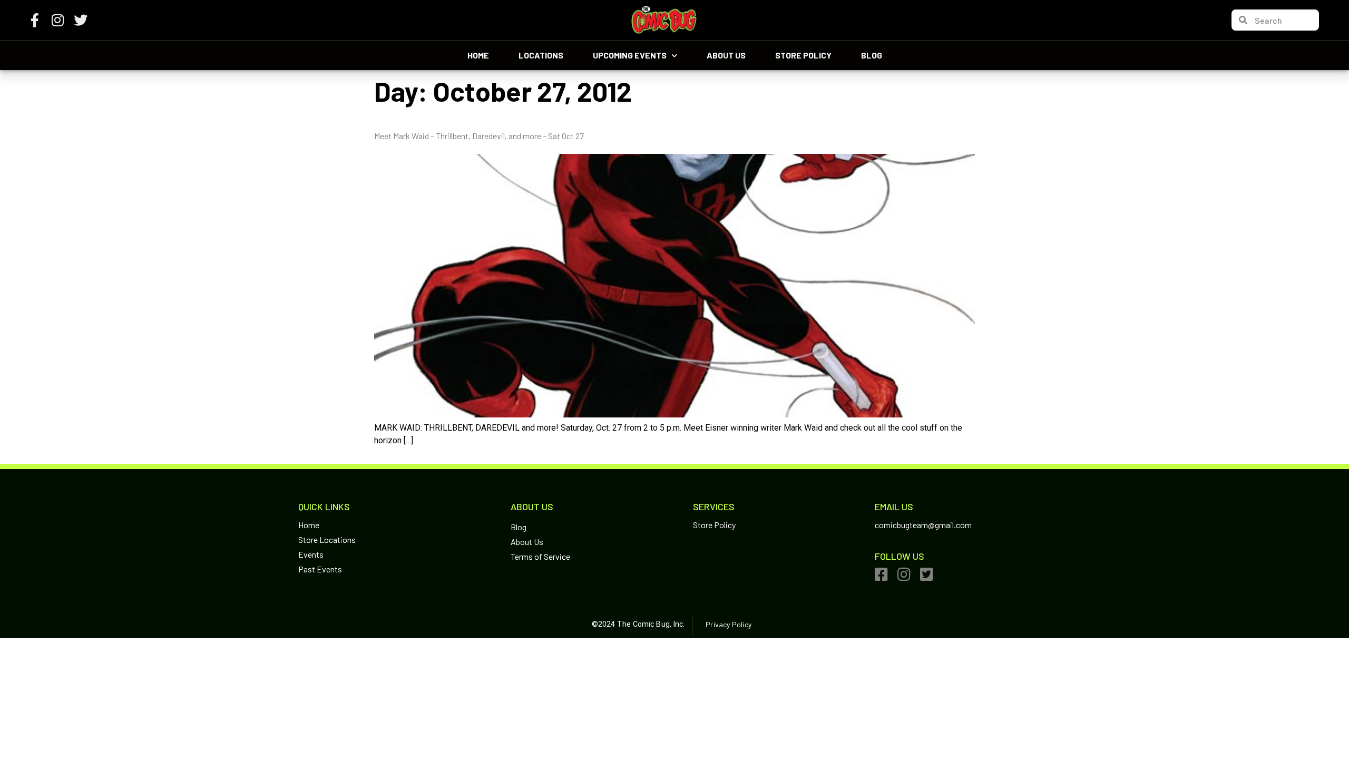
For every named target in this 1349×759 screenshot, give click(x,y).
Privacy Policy (728, 624)
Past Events (320, 569)
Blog (871, 55)
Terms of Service (540, 556)
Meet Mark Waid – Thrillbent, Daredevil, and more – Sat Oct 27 (479, 136)
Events (311, 554)
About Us (726, 55)
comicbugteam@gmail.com (923, 525)
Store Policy (803, 55)
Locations (541, 55)
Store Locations (327, 539)
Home (478, 55)
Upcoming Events (630, 55)
